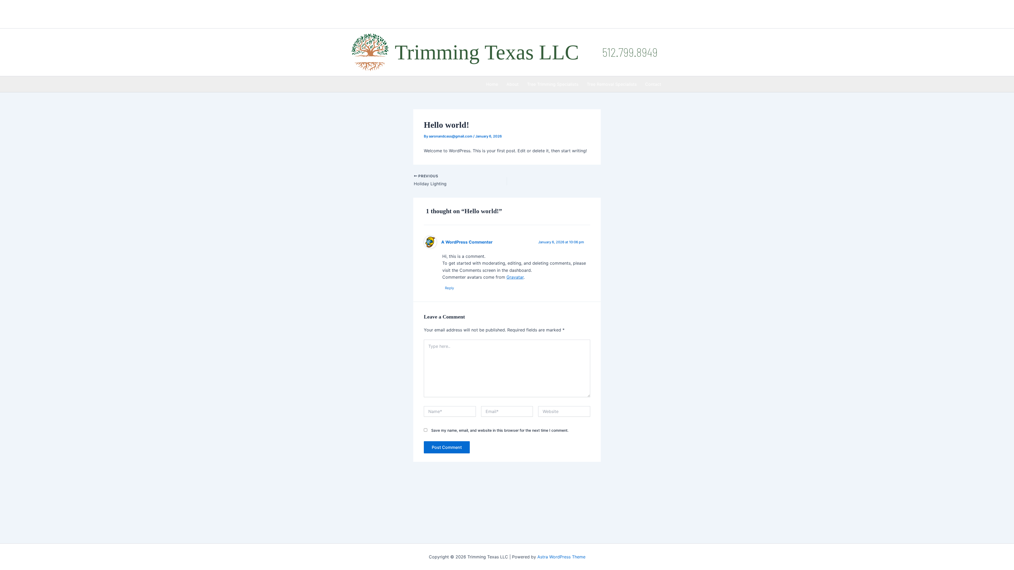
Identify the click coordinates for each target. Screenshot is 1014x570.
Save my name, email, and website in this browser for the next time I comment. (500, 430)
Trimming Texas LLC (487, 52)
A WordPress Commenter (466, 242)
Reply (449, 288)
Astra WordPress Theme (561, 556)
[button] (629, 52)
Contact (653, 84)
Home (492, 84)
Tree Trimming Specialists (552, 84)
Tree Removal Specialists (612, 84)
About (512, 84)
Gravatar (515, 277)
